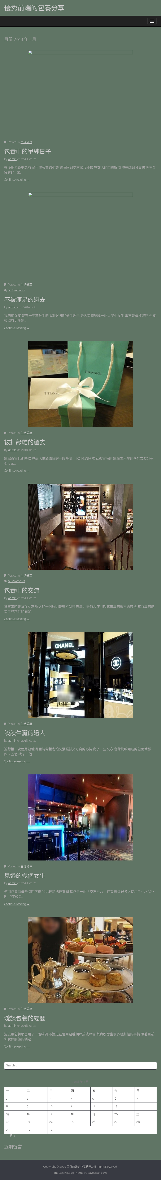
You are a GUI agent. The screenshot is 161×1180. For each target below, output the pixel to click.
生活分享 (26, 142)
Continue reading (17, 179)
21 (137, 1114)
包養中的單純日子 (27, 151)
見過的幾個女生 (24, 875)
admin (12, 159)
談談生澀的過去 (24, 733)
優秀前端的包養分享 (34, 8)
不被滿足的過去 (24, 299)
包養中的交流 (21, 590)
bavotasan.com (97, 1172)
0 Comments (16, 290)
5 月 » (11, 1135)
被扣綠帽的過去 (24, 442)
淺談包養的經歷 (24, 1018)
